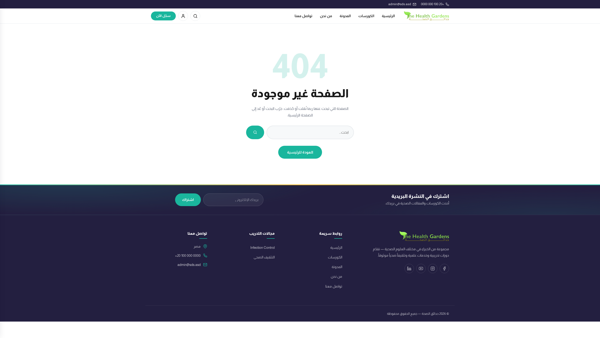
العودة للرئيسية (300, 152)
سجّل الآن (163, 16)
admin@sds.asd (189, 265)
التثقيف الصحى (264, 257)
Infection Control (262, 248)
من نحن (326, 16)
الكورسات (366, 16)
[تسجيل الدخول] (183, 16)
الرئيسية (388, 16)
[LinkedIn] (409, 268)
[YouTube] (421, 268)
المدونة (345, 16)
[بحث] (195, 16)
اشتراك (188, 200)
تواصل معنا (303, 16)
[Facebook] (444, 268)
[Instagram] (432, 268)
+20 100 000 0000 (188, 255)
